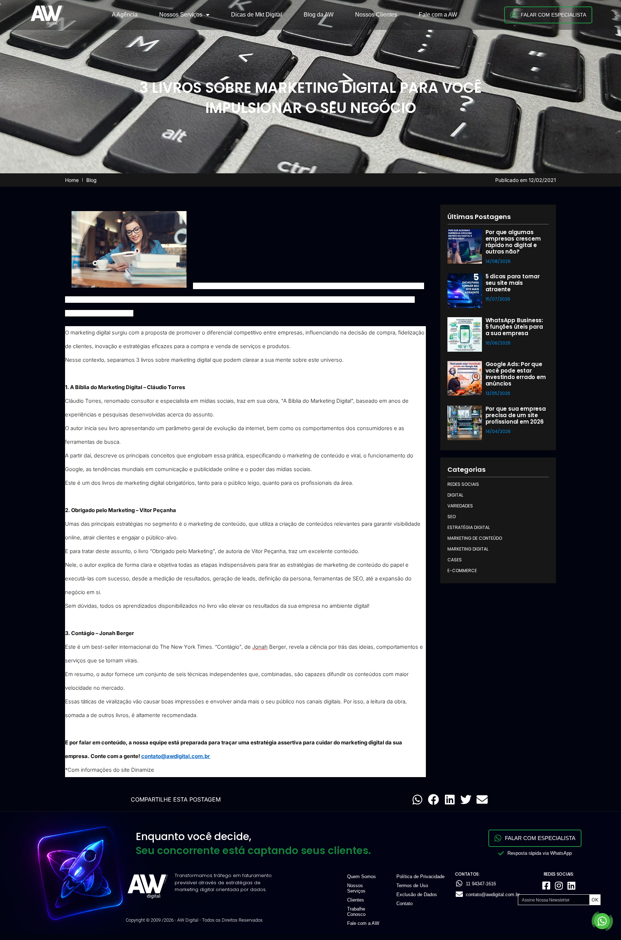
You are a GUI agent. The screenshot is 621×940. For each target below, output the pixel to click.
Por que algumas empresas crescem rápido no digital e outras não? (513, 241)
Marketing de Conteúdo (474, 538)
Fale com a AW (438, 15)
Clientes (355, 900)
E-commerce (462, 570)
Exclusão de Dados (416, 894)
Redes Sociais (463, 484)
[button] (417, 799)
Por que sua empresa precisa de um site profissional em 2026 (516, 415)
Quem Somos (361, 876)
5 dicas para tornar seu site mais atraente (513, 283)
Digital (455, 495)
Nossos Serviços (180, 15)
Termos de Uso (412, 885)
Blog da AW (319, 15)
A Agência (125, 15)
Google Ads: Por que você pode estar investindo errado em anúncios (516, 373)
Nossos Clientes (376, 15)
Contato (404, 903)
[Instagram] (558, 885)
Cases (454, 560)
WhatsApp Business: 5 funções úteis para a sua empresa (514, 326)
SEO (451, 517)
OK (595, 900)
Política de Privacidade (420, 876)
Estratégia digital (468, 527)
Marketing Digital (467, 549)
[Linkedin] (571, 885)
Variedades (460, 506)
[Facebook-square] (546, 885)
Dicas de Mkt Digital (256, 15)
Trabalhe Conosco (356, 911)
